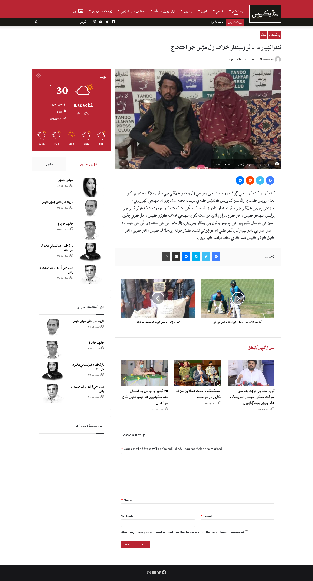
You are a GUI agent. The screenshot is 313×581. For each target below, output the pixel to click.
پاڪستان (237, 11)
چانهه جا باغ (65, 223)
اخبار (75, 11)
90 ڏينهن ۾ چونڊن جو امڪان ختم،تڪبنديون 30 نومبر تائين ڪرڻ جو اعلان (145, 397)
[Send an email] (261, 60)
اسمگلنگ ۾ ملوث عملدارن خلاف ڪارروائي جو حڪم (198, 394)
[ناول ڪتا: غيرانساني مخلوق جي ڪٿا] (90, 252)
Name (127, 500)
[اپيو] (166, 256)
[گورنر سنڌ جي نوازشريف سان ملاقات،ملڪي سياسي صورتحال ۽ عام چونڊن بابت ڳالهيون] (251, 373)
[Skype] (196, 256)
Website (127, 516)
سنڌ (263, 34)
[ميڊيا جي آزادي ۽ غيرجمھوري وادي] (90, 274)
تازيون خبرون (88, 164)
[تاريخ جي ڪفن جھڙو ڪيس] (90, 209)
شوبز (204, 11)
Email (206, 516)
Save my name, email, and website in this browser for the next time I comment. (182, 532)
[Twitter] (260, 180)
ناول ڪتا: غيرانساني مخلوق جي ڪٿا (205, 21)
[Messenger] (240, 180)
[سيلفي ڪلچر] (90, 187)
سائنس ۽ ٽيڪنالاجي (133, 11)
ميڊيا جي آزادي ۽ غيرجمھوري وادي (56, 269)
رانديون (188, 11)
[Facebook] (270, 180)
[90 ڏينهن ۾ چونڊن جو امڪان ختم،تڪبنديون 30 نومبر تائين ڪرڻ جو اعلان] (144, 373)
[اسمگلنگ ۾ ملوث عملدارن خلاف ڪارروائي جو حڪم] (197, 373)
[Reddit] (250, 180)
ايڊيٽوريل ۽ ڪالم (164, 11)
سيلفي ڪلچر (66, 180)
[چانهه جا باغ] (90, 230)
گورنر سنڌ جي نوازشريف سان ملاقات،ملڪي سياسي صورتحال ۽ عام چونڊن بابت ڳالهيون (252, 397)
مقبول (49, 164)
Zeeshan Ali (268, 60)
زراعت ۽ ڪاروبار (102, 11)
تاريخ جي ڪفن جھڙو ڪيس (57, 202)
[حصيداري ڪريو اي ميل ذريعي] (176, 256)
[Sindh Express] (265, 13)
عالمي (219, 11)
